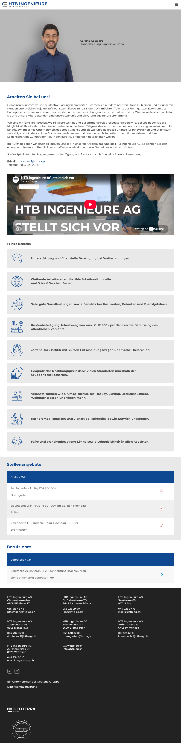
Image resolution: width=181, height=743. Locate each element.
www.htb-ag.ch (73, 645)
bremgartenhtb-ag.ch (78, 636)
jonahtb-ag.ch (73, 611)
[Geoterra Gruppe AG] (21, 711)
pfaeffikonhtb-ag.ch (21, 611)
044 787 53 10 (15, 633)
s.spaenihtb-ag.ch (34, 161)
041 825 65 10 (126, 633)
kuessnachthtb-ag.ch (133, 636)
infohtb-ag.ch (73, 648)
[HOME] (24, 6)
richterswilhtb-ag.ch (21, 636)
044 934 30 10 (15, 657)
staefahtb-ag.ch (129, 611)
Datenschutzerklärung (22, 686)
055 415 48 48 (15, 608)
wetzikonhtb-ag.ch (20, 660)
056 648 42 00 (71, 633)
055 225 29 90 (71, 608)
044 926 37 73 (126, 608)
